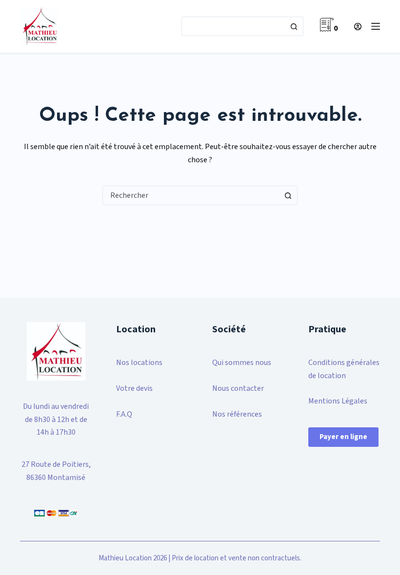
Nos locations (139, 362)
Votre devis (134, 388)
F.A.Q (124, 414)
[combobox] (233, 26)
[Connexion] (357, 26)
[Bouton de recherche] (293, 26)
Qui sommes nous (241, 362)
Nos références (237, 414)
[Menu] (375, 26)
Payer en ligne (343, 437)
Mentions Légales (337, 401)
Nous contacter (238, 388)
